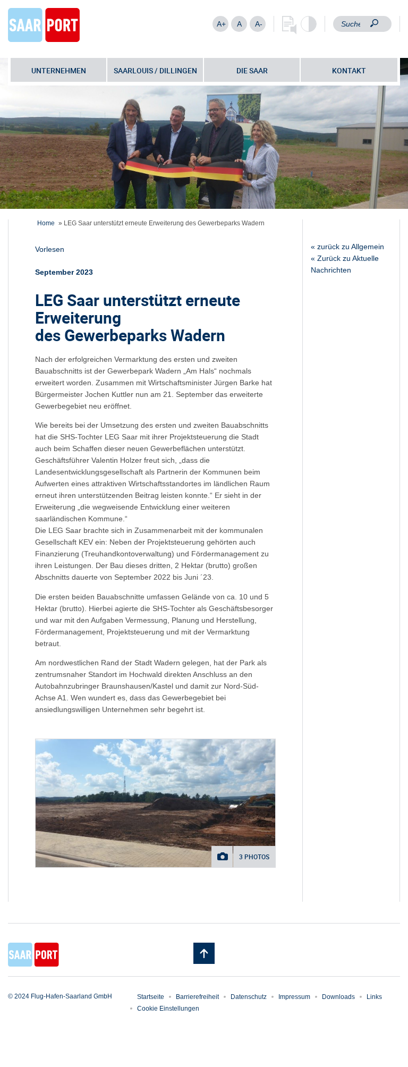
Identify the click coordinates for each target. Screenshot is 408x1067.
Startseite (150, 997)
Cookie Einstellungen (168, 1008)
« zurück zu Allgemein (347, 246)
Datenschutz (249, 997)
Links (374, 997)
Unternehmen (58, 70)
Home (46, 223)
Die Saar (252, 70)
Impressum (294, 997)
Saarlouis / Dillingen (155, 70)
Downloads (338, 997)
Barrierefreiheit (197, 997)
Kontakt (349, 70)
